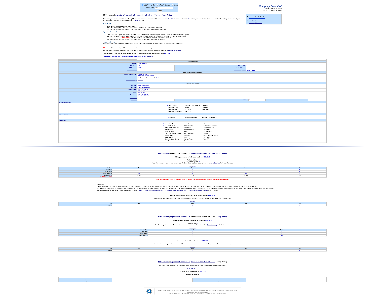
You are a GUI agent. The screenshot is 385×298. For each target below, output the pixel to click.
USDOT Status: (133, 65)
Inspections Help (215, 163)
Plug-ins (235, 290)
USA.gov (182, 290)
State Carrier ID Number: (240, 67)
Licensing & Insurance (255, 23)
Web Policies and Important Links (224, 290)
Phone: (135, 92)
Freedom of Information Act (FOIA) (193, 290)
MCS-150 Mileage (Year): (240, 69)
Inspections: (192, 166)
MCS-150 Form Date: (132, 69)
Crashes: (192, 201)
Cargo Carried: (62, 120)
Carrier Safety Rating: (192, 268)
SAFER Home (161, 290)
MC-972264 (140, 79)
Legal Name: (134, 85)
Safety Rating (167, 15)
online (188, 19)
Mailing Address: (133, 94)
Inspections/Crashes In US (125, 15)
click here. (158, 77)
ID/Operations (163, 153)
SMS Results (253, 21)
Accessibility (205, 290)
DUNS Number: (133, 98)
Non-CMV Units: (244, 99)
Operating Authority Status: (130, 74)
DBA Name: (134, 87)
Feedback (168, 290)
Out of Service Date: (241, 65)
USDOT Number (150, 5)
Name (176, 5)
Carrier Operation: (63, 114)
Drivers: (305, 99)
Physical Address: (132, 89)
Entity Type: (134, 63)
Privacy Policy (175, 290)
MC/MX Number (164, 5)
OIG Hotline (212, 290)
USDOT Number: (133, 67)
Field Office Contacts (221, 293)
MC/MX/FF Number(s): (131, 79)
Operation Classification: (65, 102)
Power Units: (134, 100)
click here (150, 56)
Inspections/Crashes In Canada (148, 15)
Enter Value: (150, 8)
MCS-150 (170, 19)
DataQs (137, 20)
